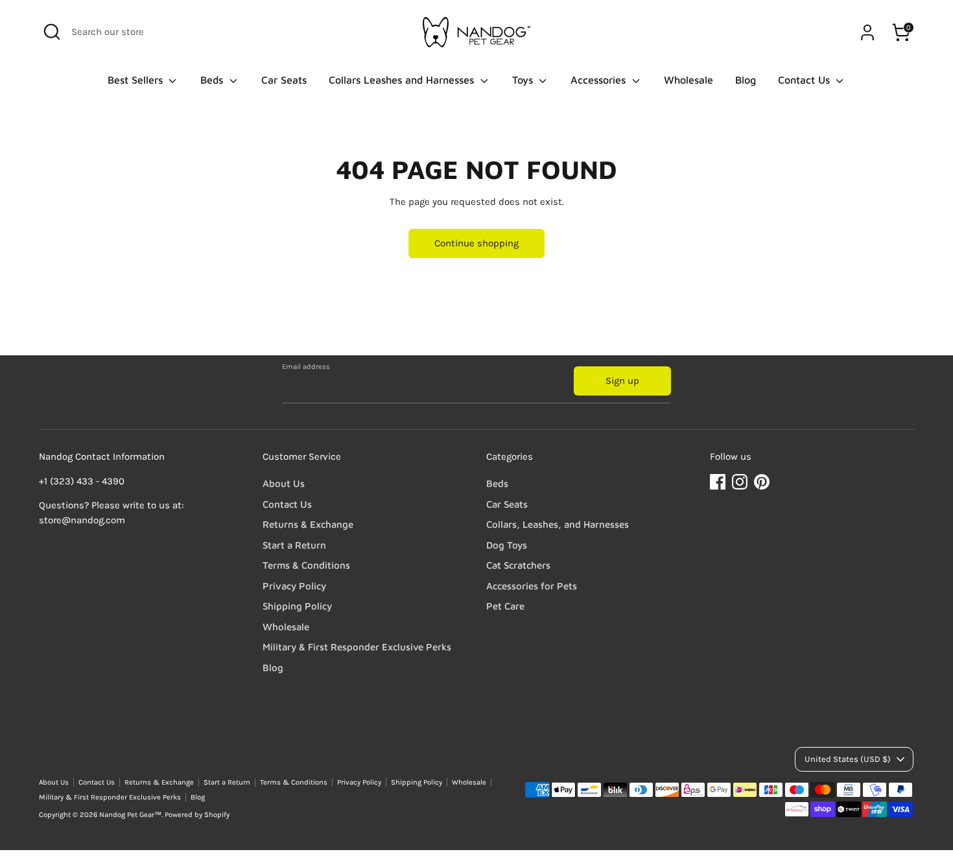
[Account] (867, 32)
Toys (524, 80)
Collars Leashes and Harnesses (403, 80)
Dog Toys (506, 545)
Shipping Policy (297, 605)
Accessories (600, 80)
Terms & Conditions (306, 565)
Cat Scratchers (518, 565)
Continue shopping (476, 243)
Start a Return (294, 545)
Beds (213, 80)
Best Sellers (137, 80)
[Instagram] (739, 482)
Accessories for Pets (531, 585)
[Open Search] (52, 32)
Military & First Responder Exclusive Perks (357, 646)
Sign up (622, 380)
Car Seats (284, 80)
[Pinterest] (762, 482)
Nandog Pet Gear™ (130, 815)
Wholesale (688, 80)
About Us (284, 483)
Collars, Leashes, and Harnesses (557, 524)
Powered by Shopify (197, 815)
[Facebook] (717, 482)
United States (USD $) (848, 759)
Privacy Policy (294, 585)
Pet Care (505, 605)
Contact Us (805, 80)
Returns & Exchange (308, 524)
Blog (745, 80)
